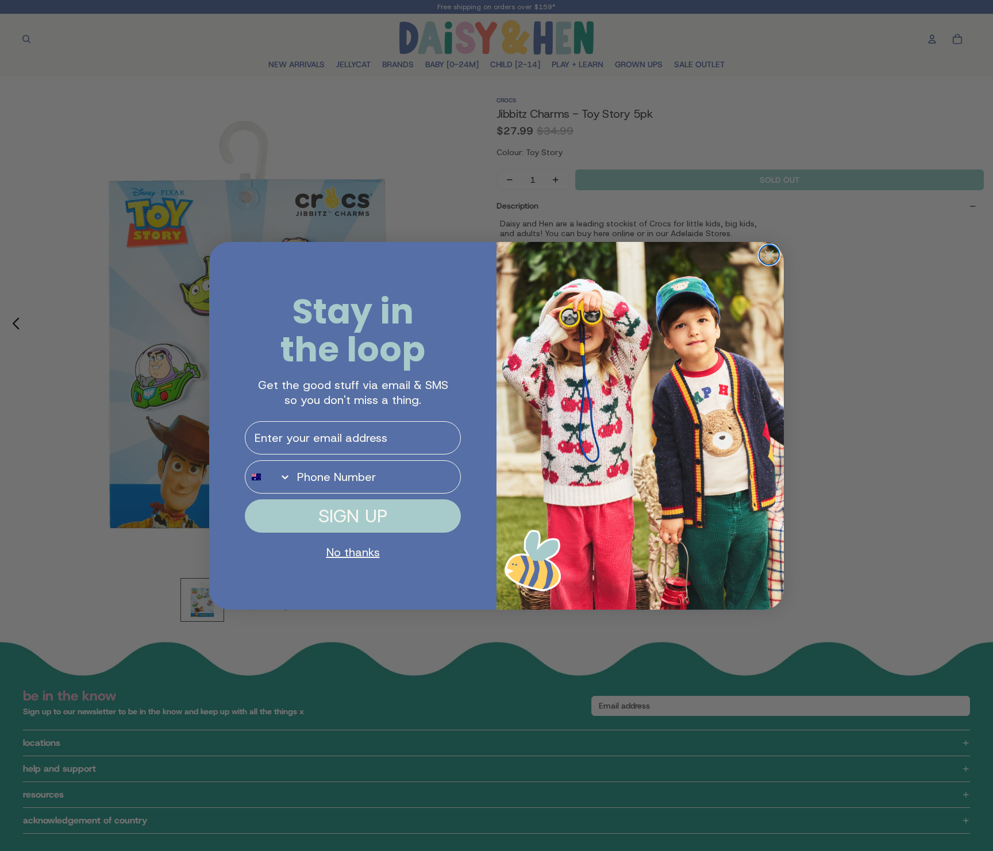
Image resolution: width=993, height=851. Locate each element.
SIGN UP (352, 516)
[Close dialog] (769, 255)
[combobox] (268, 477)
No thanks (353, 552)
